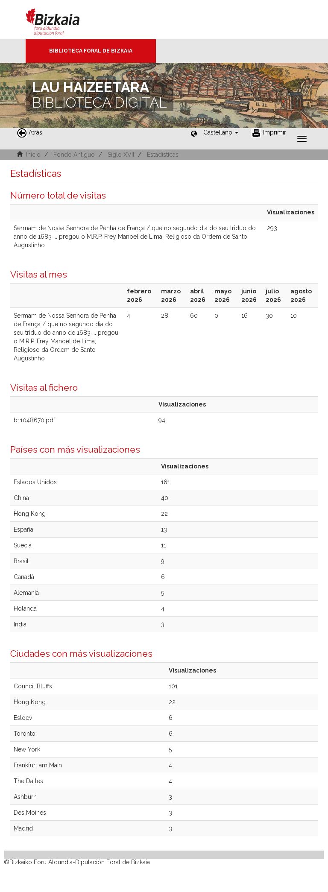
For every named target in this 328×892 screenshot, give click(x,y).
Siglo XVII (121, 154)
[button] (221, 132)
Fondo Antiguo (74, 154)
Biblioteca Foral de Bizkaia (90, 51)
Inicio (33, 154)
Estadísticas (163, 154)
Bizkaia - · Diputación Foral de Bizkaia (62, 19)
